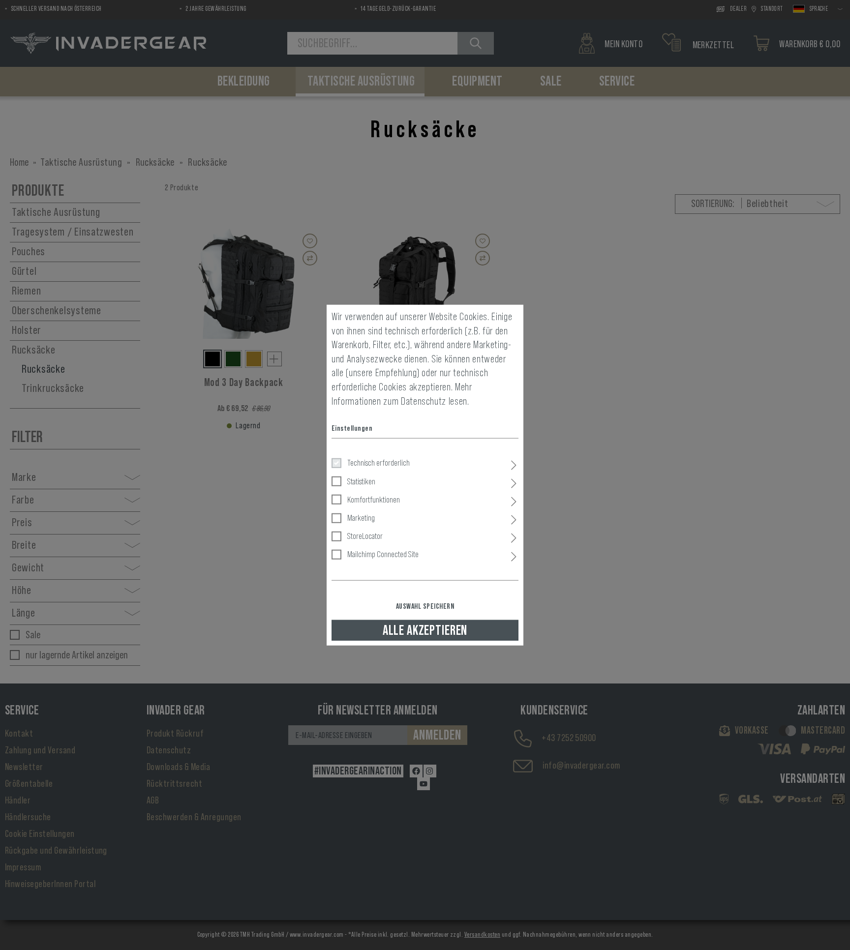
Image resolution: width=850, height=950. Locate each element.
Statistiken (361, 480)
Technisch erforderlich (378, 462)
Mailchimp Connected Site (383, 554)
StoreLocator (365, 536)
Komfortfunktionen (373, 499)
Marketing (361, 517)
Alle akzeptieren (425, 630)
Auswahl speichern (425, 606)
